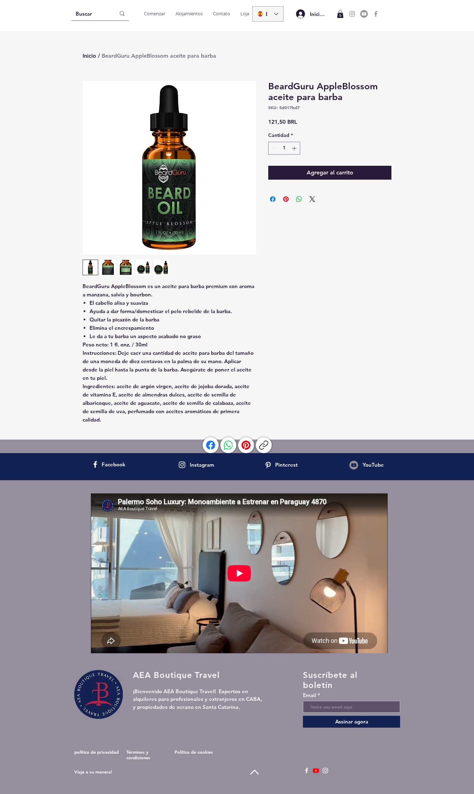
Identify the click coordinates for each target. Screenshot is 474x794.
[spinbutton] (284, 148)
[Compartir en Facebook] (273, 199)
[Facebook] (376, 14)
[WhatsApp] (228, 445)
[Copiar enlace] (264, 445)
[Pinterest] (246, 445)
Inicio (89, 55)
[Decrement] (273, 148)
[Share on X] (312, 199)
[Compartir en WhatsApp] (299, 199)
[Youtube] (364, 14)
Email (309, 695)
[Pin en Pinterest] (286, 199)
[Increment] (294, 148)
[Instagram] (352, 14)
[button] (340, 14)
